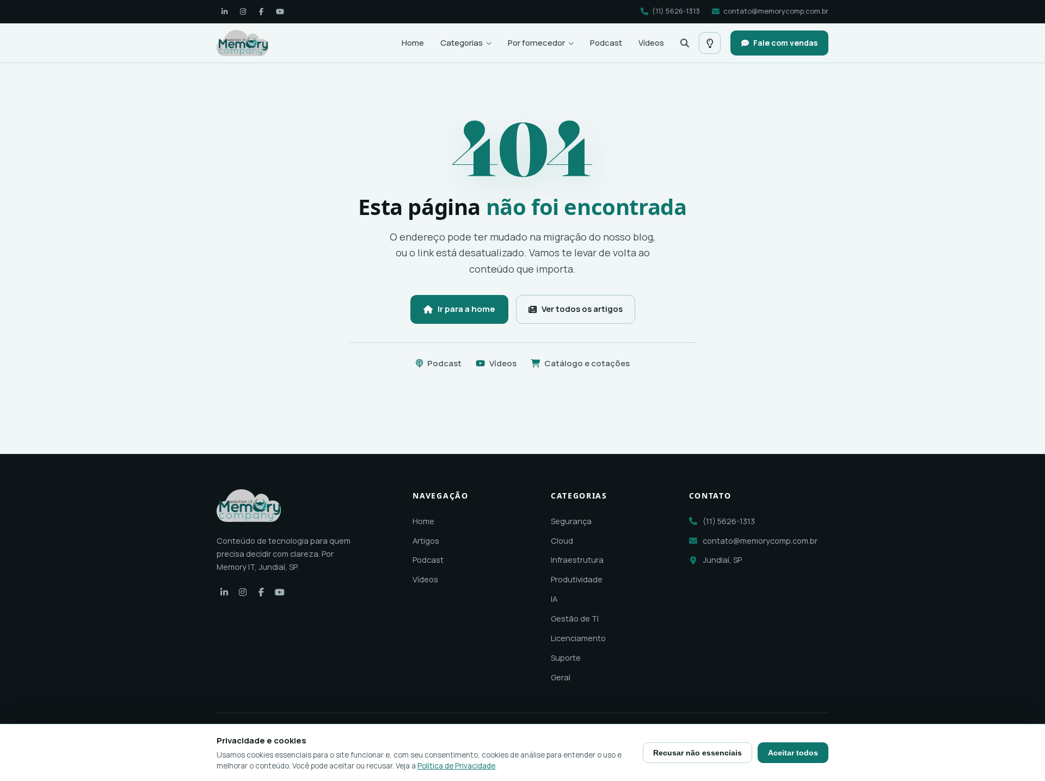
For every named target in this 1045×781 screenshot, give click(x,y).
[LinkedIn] (224, 11)
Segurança (571, 521)
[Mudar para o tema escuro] (710, 43)
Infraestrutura (577, 560)
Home (413, 42)
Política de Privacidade (456, 766)
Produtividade (577, 579)
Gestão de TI (575, 618)
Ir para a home (466, 309)
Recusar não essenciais (697, 752)
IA (554, 599)
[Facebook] (261, 11)
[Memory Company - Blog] (242, 43)
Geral (560, 677)
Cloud (562, 541)
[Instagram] (242, 11)
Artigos (426, 541)
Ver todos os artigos (582, 309)
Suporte (566, 658)
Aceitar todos (793, 752)
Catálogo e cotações (587, 363)
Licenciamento (578, 638)
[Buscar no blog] (684, 43)
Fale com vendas (785, 43)
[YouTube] (279, 11)
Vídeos (651, 42)
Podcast (606, 42)
